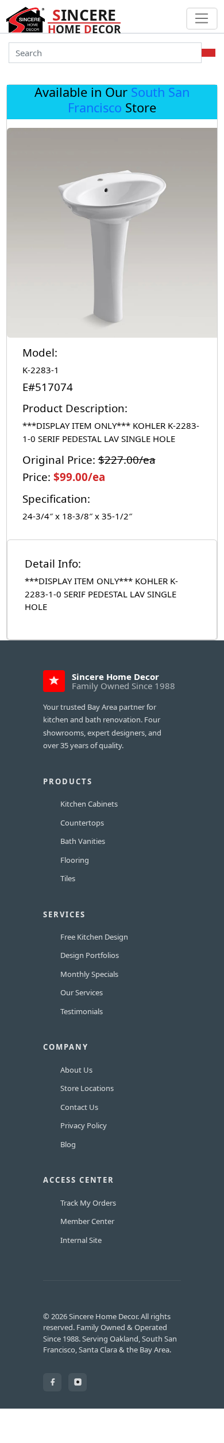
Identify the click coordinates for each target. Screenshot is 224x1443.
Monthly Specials (89, 974)
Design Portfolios (89, 955)
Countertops (82, 823)
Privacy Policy (83, 1125)
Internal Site (81, 1240)
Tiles (67, 878)
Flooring (74, 860)
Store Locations (87, 1088)
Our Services (81, 992)
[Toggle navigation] (202, 18)
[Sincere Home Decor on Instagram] (77, 1382)
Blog (68, 1144)
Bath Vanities (82, 841)
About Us (76, 1070)
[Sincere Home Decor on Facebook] (52, 1382)
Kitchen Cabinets (89, 804)
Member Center (87, 1221)
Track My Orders (88, 1203)
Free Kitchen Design (94, 937)
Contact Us (79, 1107)
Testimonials (81, 1011)
